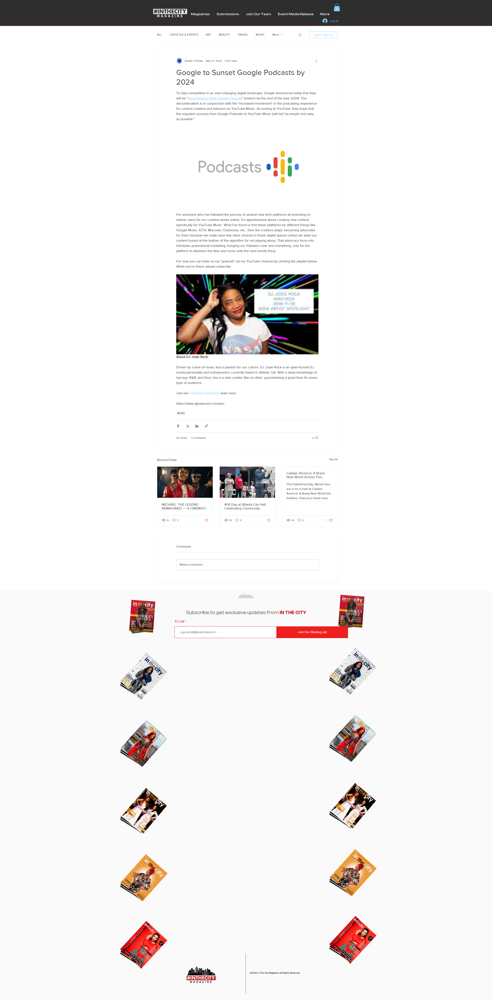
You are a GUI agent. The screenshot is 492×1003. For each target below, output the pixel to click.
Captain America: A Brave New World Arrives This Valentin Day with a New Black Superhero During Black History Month (309, 475)
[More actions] (316, 61)
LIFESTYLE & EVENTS (184, 34)
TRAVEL (243, 34)
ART (208, 34)
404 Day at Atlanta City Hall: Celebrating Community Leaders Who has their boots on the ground (245, 506)
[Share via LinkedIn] (197, 426)
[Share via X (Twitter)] (187, 426)
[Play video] (247, 314)
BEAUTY (224, 34)
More (275, 34)
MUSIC (260, 34)
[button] (337, 7)
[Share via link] (206, 426)
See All (333, 459)
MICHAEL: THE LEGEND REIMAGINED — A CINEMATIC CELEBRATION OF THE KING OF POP (185, 506)
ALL (159, 34)
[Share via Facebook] (178, 426)
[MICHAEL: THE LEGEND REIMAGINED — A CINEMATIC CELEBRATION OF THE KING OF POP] (185, 482)
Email (179, 621)
